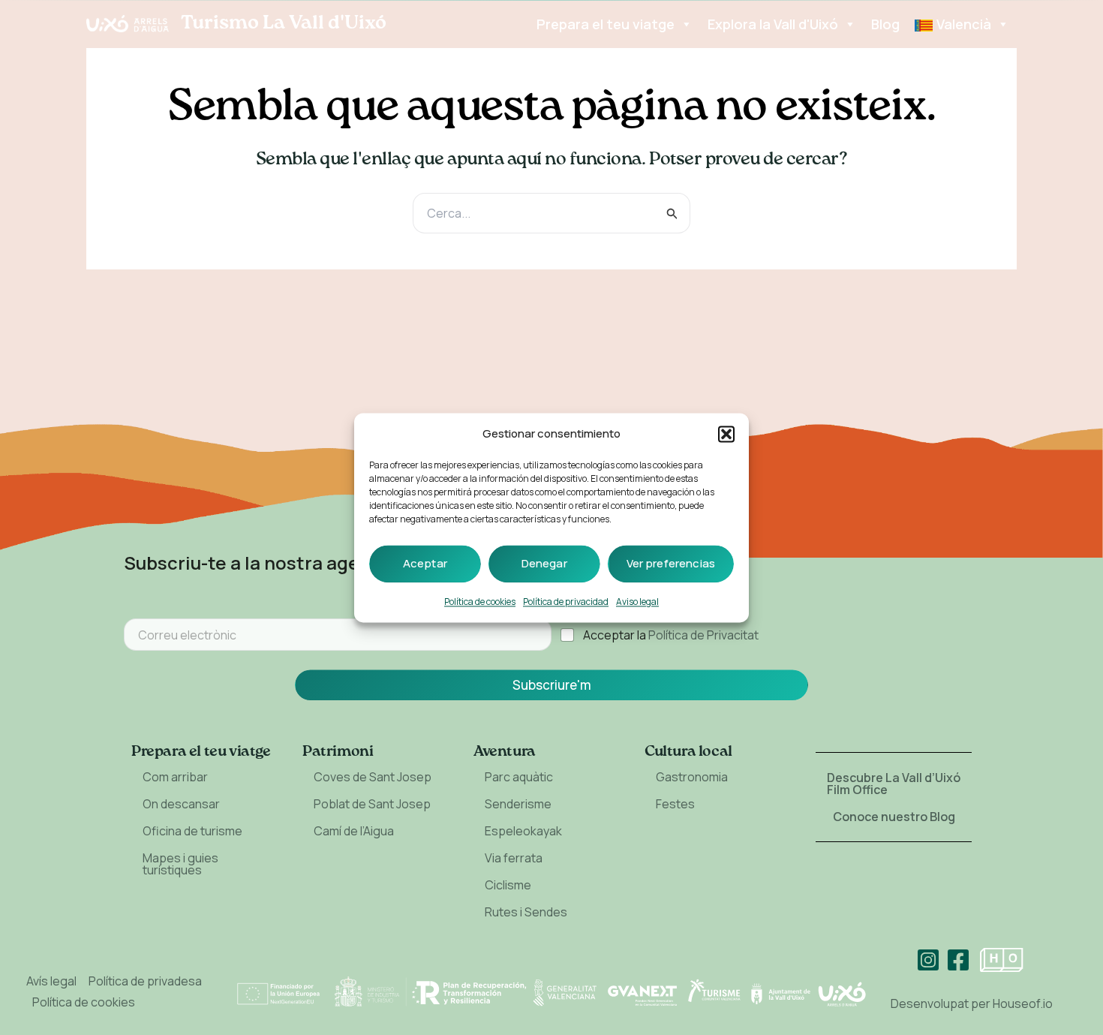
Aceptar (425, 563)
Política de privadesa (145, 981)
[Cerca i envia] (672, 213)
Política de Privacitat (703, 635)
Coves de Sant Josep (372, 777)
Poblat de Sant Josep (372, 804)
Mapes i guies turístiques (180, 864)
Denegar (544, 563)
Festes (675, 804)
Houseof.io (1023, 1003)
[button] (726, 433)
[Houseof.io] (1001, 960)
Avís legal (51, 981)
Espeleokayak (523, 831)
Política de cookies (479, 601)
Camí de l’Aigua (354, 831)
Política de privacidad (566, 601)
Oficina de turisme (192, 831)
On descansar (181, 804)
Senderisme (518, 804)
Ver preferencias (671, 563)
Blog (885, 24)
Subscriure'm (551, 685)
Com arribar (175, 777)
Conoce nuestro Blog (894, 816)
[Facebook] (958, 960)
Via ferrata (513, 858)
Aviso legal (637, 601)
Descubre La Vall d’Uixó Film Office (893, 783)
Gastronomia (692, 777)
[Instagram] (928, 960)
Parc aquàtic (519, 777)
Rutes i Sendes (526, 912)
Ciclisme (508, 885)
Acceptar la (671, 635)
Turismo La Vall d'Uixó (283, 23)
